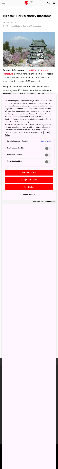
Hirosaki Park (31, 70)
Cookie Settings (29, 194)
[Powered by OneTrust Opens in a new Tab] (44, 202)
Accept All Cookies (29, 180)
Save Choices (29, 187)
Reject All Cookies (29, 172)
